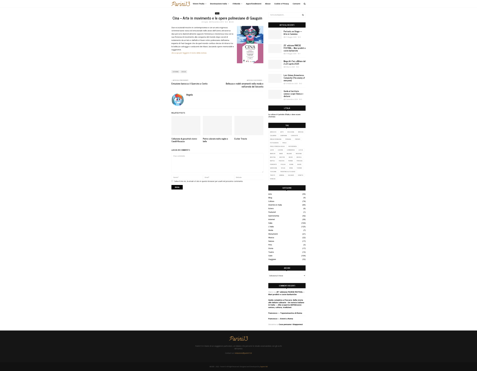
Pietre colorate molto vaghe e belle (215, 140)
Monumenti (273, 234)
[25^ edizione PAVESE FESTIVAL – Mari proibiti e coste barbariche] (275, 48)
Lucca (300, 150)
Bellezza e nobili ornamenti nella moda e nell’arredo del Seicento (244, 85)
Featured (272, 212)
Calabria (273, 135)
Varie (217, 13)
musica (299, 157)
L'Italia (271, 226)
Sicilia (183, 72)
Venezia (272, 179)
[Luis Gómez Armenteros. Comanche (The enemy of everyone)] (275, 78)
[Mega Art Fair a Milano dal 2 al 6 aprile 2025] (275, 64)
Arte (282, 132)
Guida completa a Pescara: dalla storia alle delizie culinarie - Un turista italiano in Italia (286, 302)
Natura (271, 241)
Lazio (272, 150)
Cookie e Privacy (281, 3)
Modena (299, 153)
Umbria (281, 175)
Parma (290, 161)
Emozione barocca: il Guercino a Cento (189, 83)
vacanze (291, 175)
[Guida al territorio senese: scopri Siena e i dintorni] (275, 94)
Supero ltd (264, 367)
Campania (283, 135)
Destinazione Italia (218, 3)
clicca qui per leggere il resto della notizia (188, 53)
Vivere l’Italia (198, 3)
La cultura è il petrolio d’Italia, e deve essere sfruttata (284, 115)
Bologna (290, 132)
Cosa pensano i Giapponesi (291, 324)
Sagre (299, 164)
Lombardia (291, 150)
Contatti (296, 3)
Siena (291, 168)
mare (281, 153)
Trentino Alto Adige (287, 171)
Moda (270, 230)
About (268, 3)
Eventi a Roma (286, 318)
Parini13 (180, 5)
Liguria (280, 150)
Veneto (300, 175)
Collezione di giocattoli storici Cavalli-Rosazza (184, 140)
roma (291, 164)
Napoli (272, 161)
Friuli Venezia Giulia (277, 146)
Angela (205, 22)
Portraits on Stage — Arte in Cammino (293, 33)
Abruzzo (273, 132)
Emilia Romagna (275, 139)
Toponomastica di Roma (291, 313)
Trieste (272, 175)
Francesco (272, 318)
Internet (271, 219)
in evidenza (292, 146)
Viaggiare (272, 259)
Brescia (300, 132)
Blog (270, 197)
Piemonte (273, 164)
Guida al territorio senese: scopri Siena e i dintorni (293, 93)
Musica (271, 237)
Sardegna (273, 168)
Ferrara (288, 139)
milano (289, 153)
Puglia (283, 164)
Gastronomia (273, 216)
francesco (272, 313)
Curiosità (294, 135)
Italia (270, 223)
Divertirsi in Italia (275, 205)
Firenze (297, 139)
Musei (291, 157)
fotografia (274, 143)
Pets (270, 245)
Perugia (299, 161)
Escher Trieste (240, 138)
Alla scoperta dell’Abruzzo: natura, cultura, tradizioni (285, 306)
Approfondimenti (253, 3)
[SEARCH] (303, 14)
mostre (282, 157)
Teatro (271, 252)
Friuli (284, 143)
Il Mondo (236, 3)
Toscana (273, 171)
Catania (175, 72)
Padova (281, 161)
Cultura (271, 201)
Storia (270, 248)
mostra (273, 157)
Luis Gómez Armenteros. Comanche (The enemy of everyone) (294, 78)
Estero (271, 208)
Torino (299, 168)
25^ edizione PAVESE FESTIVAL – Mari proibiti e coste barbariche (295, 48)
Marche (272, 153)
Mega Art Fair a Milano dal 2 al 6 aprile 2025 (295, 62)
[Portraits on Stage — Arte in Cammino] (275, 34)
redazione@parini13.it (243, 353)
